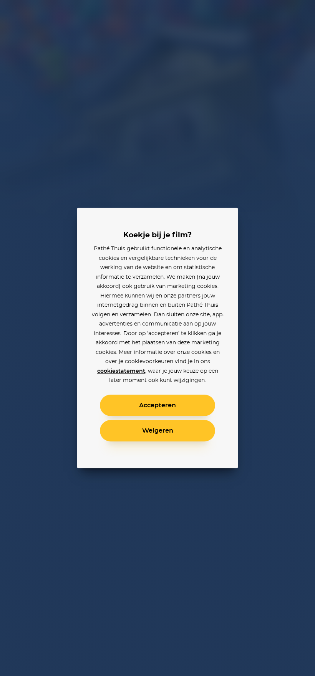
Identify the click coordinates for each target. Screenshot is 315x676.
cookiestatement (121, 371)
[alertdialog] (157, 338)
